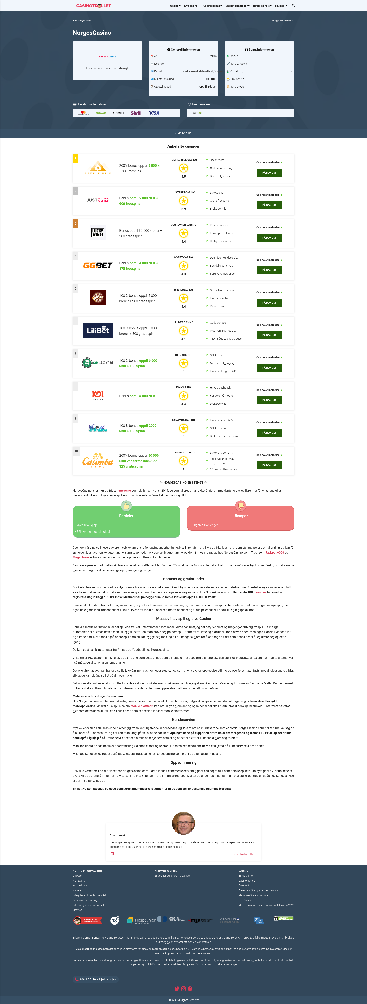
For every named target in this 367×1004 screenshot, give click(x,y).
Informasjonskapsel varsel (88, 905)
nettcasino (124, 490)
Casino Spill (245, 885)
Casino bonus (211, 5)
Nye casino (191, 5)
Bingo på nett (261, 5)
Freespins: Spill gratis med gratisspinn (261, 890)
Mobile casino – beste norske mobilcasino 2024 (266, 905)
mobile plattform (142, 706)
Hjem (75, 21)
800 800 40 (88, 979)
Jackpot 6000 (274, 552)
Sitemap (77, 909)
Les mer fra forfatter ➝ (244, 854)
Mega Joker (81, 557)
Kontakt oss (80, 885)
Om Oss (77, 875)
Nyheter (77, 890)
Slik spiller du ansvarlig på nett (172, 875)
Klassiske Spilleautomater (254, 895)
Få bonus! (269, 172)
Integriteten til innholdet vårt (89, 895)
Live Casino (245, 900)
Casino (174, 5)
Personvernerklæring (85, 900)
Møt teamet (79, 880)
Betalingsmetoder (237, 5)
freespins (259, 592)
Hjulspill (280, 5)
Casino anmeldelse (268, 162)
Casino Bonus (247, 880)
